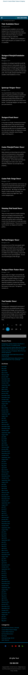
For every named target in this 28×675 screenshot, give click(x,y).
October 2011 (5, 610)
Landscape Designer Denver (11, 88)
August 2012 (5, 590)
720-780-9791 (14, 663)
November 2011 (6, 608)
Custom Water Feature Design (9, 629)
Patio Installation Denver (10, 24)
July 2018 (4, 484)
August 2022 (5, 403)
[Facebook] (5, 646)
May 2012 (4, 596)
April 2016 (4, 538)
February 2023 (5, 391)
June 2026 (4, 366)
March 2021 (5, 422)
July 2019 (4, 461)
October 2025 (5, 383)
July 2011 (4, 616)
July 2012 (4, 592)
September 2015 (6, 540)
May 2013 (4, 575)
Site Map (15, 670)
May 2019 (4, 465)
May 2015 (4, 546)
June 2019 (4, 463)
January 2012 (5, 604)
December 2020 (6, 426)
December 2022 (6, 395)
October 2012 (5, 585)
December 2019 (6, 451)
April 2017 (4, 513)
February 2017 (5, 517)
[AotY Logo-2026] (14, 9)
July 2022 (4, 406)
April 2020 (4, 443)
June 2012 (4, 594)
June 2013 (4, 573)
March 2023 (5, 389)
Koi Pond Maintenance (7, 634)
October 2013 (5, 567)
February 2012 (5, 602)
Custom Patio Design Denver (11, 178)
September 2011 (6, 612)
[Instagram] (19, 646)
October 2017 (5, 501)
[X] (9, 646)
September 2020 (6, 432)
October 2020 (5, 430)
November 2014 (6, 554)
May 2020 (4, 441)
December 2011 (6, 606)
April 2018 (4, 488)
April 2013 (4, 577)
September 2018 (6, 480)
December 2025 (6, 379)
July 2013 (4, 571)
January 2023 (5, 393)
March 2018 (5, 490)
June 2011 (4, 618)
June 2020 (4, 439)
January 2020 (5, 449)
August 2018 (5, 482)
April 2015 (4, 548)
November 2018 (6, 476)
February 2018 (5, 492)
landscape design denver (8, 638)
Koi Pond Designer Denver (10, 240)
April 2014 (4, 563)
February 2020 (5, 447)
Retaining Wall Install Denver (12, 208)
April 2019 (4, 468)
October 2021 (5, 412)
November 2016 (6, 523)
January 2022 (5, 410)
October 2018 (5, 478)
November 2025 (6, 381)
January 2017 (5, 519)
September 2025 (6, 385)
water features (5, 640)
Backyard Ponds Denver (10, 117)
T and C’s (23, 668)
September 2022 (6, 401)
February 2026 (5, 375)
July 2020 (4, 437)
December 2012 (6, 581)
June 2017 (4, 509)
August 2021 (5, 416)
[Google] (12, 646)
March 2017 (5, 515)
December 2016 (6, 521)
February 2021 (5, 424)
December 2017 (6, 496)
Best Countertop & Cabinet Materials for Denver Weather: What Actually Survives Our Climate (14, 348)
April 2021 (4, 420)
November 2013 (6, 565)
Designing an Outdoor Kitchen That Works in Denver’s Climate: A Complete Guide (13, 344)
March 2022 (5, 408)
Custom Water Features (8, 631)
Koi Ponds (4, 636)
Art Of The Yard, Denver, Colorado (10, 627)
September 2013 (6, 569)
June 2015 (4, 544)
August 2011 (5, 614)
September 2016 (6, 527)
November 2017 (6, 499)
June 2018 (4, 486)
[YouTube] (15, 646)
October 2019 (5, 455)
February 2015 (5, 552)
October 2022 (5, 399)
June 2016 (4, 534)
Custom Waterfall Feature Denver (13, 147)
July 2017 (4, 507)
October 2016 (5, 525)
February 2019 (5, 472)
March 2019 (5, 470)
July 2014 (4, 559)
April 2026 (4, 370)
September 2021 (6, 414)
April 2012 (4, 598)
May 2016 (4, 536)
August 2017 (5, 505)
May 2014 (4, 561)
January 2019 (5, 474)
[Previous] (3, 325)
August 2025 (5, 387)
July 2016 (4, 532)
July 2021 (4, 418)
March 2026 (5, 372)
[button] (1, 17)
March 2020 (5, 445)
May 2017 (4, 511)
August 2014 (5, 556)
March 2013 (5, 579)
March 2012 (5, 600)
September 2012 (6, 587)
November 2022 (6, 397)
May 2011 (4, 620)
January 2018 (5, 494)
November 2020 (6, 428)
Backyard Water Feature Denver (13, 269)
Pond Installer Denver (9, 301)
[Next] (20, 329)
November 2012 (6, 583)
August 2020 (5, 434)
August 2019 (5, 459)
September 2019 (6, 457)
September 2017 (6, 503)
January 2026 (5, 377)
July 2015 (4, 542)
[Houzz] (22, 646)
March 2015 (5, 550)
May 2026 (4, 368)
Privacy (12, 670)
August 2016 (5, 530)
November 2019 (6, 453)
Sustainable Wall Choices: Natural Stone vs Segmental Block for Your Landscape (12, 358)
